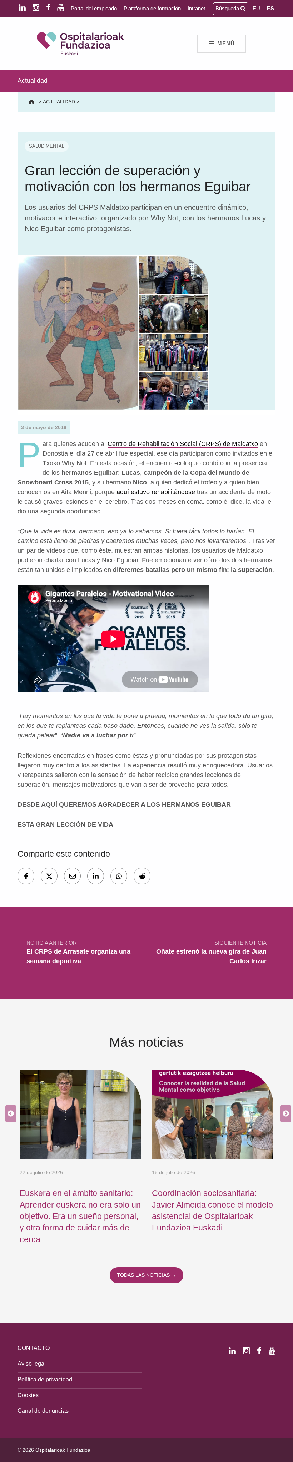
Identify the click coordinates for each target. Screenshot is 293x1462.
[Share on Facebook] (26, 876)
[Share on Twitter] (49, 876)
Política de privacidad (45, 1379)
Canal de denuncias (43, 1410)
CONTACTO (34, 1348)
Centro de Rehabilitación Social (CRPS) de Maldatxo (183, 443)
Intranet (196, 8)
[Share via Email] (72, 876)
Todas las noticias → (146, 1275)
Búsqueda (227, 8)
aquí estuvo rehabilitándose (155, 492)
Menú (226, 43)
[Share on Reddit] (142, 876)
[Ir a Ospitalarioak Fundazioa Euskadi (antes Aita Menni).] (32, 102)
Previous (9, 1114)
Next (284, 1114)
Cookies (28, 1395)
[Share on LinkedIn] (95, 876)
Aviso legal (32, 1363)
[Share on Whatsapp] (118, 876)
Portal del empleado (94, 8)
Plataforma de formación (152, 8)
